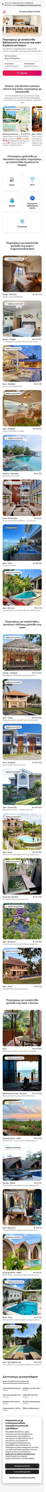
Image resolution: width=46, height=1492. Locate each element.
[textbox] (12, 66)
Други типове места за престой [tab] (16, 1381)
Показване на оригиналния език (28, 5)
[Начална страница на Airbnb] (4, 11)
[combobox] (22, 58)
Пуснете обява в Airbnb (29, 11)
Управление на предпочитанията (22, 1478)
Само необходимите (22, 1472)
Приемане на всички (22, 1466)
